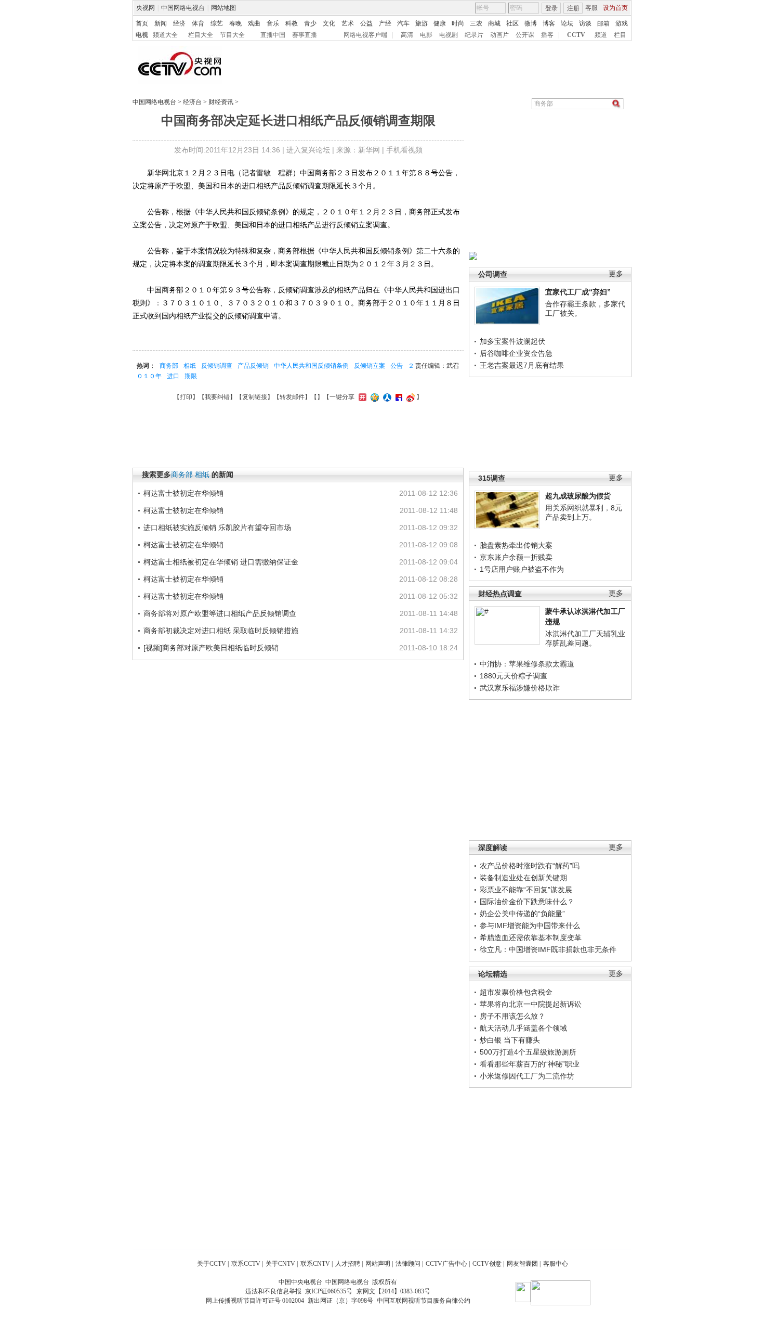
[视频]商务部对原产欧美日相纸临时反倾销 (211, 648)
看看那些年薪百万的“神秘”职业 (529, 1064)
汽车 (403, 23)
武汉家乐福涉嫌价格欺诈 (520, 688)
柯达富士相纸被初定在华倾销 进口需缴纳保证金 (220, 562)
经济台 (192, 102)
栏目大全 (200, 34)
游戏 (621, 23)
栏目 (620, 34)
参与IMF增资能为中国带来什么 (530, 925)
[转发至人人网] (385, 397)
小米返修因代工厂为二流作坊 (527, 1076)
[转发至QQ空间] (373, 397)
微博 (530, 23)
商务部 (169, 365)
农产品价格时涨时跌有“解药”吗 (529, 866)
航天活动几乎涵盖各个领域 (523, 1028)
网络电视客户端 (365, 34)
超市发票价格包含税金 (516, 992)
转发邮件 (292, 397)
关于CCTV (211, 1263)
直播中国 (272, 34)
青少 (310, 23)
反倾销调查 (216, 365)
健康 (439, 23)
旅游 (421, 23)
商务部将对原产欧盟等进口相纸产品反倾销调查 (219, 613)
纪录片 (474, 34)
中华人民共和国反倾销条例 (311, 365)
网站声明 (377, 1263)
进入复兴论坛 (308, 150)
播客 (547, 34)
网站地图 (223, 7)
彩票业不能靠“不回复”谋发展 (526, 889)
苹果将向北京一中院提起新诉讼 (531, 1004)
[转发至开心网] (361, 397)
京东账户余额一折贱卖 (516, 557)
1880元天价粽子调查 (513, 676)
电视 (142, 34)
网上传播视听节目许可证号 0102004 (255, 1300)
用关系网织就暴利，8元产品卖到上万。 (583, 512)
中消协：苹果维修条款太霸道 (527, 664)
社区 (512, 23)
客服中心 (555, 1263)
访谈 (585, 23)
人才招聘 (347, 1263)
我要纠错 (217, 397)
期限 (191, 376)
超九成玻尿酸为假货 (578, 496)
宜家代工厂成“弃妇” (578, 292)
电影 (426, 34)
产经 (385, 23)
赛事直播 (304, 34)
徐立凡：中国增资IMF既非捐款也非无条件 (548, 949)
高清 (407, 34)
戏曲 (254, 23)
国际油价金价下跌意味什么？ (527, 901)
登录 (551, 8)
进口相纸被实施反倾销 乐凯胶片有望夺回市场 (217, 527)
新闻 (160, 23)
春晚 (235, 23)
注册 (573, 8)
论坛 (567, 23)
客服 (591, 7)
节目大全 (232, 34)
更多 (616, 274)
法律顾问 (408, 1263)
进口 (173, 376)
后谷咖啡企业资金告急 (516, 353)
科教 (291, 23)
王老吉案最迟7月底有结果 (522, 365)
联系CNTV (315, 1263)
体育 (198, 23)
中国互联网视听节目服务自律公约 (423, 1300)
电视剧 (448, 34)
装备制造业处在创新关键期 (523, 878)
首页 (142, 23)
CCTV (576, 34)
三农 (476, 23)
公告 (396, 365)
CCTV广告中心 (446, 1263)
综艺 (216, 23)
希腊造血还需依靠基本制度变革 (531, 937)
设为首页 (615, 7)
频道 (601, 34)
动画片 (499, 34)
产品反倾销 (253, 365)
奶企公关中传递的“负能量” (522, 913)
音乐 (273, 23)
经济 (179, 23)
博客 (549, 23)
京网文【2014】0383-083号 (393, 1291)
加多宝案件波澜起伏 (512, 341)
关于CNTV (280, 1263)
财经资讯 (220, 102)
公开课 (525, 34)
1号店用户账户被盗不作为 (522, 569)
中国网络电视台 (183, 7)
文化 (329, 23)
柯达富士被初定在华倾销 (183, 493)
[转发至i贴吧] (397, 397)
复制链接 (254, 397)
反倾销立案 (369, 365)
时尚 (458, 23)
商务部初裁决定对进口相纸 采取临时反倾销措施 (220, 630)
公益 (366, 23)
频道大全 (165, 34)
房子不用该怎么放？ (512, 1016)
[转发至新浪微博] (409, 397)
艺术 (347, 23)
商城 (494, 23)
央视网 (145, 7)
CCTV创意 (487, 1263)
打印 (186, 397)
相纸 (189, 365)
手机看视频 (404, 150)
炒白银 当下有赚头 (510, 1040)
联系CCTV (245, 1263)
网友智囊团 (522, 1263)
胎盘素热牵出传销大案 (516, 545)
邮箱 (603, 23)
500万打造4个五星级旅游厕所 (528, 1052)
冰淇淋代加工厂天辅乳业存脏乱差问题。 (585, 638)
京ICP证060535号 (328, 1291)
